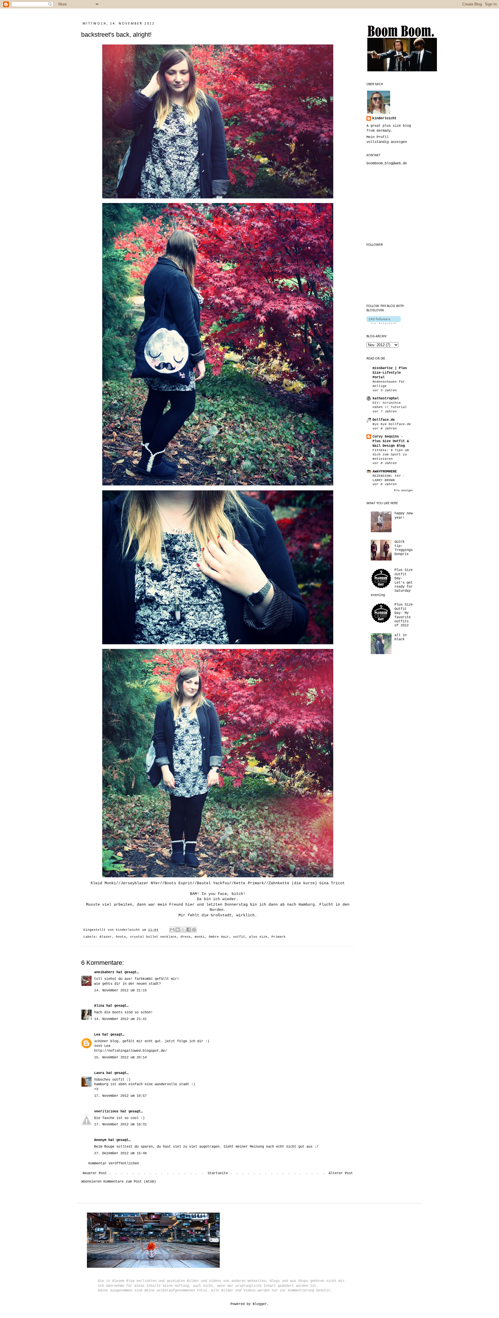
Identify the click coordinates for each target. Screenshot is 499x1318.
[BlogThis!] (177, 929)
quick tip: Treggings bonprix (403, 548)
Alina (99, 1006)
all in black (400, 637)
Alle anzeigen (403, 490)
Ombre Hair (219, 937)
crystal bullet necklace (153, 937)
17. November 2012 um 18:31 (120, 1124)
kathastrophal (386, 398)
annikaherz (104, 972)
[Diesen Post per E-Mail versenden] (172, 929)
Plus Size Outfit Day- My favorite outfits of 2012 (403, 615)
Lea (97, 1035)
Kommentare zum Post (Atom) (129, 1182)
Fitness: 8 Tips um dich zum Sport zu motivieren (391, 454)
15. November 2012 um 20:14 (120, 1057)
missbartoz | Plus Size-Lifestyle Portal (390, 372)
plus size (258, 937)
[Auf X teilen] (183, 929)
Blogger (260, 1304)
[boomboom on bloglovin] (383, 323)
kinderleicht (384, 118)
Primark (278, 937)
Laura (99, 1073)
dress (185, 937)
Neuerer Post (95, 1173)
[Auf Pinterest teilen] (194, 929)
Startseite (218, 1173)
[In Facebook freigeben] (188, 929)
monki (200, 937)
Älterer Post (341, 1173)
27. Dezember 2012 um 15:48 (120, 1153)
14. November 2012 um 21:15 (120, 991)
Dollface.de (384, 420)
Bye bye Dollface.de (392, 424)
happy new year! (403, 515)
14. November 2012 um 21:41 (120, 1019)
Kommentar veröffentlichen (113, 1163)
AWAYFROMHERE (385, 472)
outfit (239, 937)
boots (121, 937)
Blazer (106, 937)
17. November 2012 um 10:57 (120, 1096)
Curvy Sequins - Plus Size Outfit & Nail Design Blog (391, 441)
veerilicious (106, 1111)
